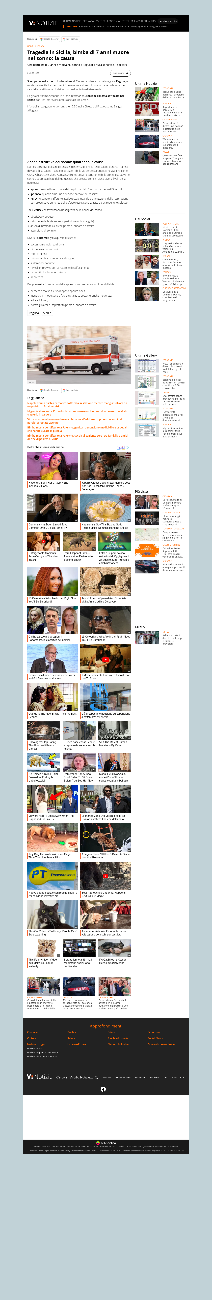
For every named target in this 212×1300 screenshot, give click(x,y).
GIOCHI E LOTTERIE (171, 545)
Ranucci (111, 26)
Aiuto (94, 1151)
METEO (165, 632)
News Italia (178, 1077)
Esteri (111, 1032)
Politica (72, 1032)
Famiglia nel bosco (158, 26)
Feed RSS (107, 1077)
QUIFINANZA (148, 1147)
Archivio (154, 1077)
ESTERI (125, 21)
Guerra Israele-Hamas (161, 1044)
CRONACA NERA (34, 997)
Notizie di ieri (34, 1048)
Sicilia (47, 313)
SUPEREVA (173, 1147)
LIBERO (37, 1147)
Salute (71, 1038)
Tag (165, 1077)
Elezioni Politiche (118, 1044)
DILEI (128, 1147)
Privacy (53, 1151)
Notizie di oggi (36, 1044)
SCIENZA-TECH (139, 21)
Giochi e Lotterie (117, 1038)
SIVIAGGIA (136, 1147)
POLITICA (101, 21)
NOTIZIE (47, 23)
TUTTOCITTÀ (119, 1147)
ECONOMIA (113, 21)
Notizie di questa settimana (42, 1052)
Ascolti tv (122, 26)
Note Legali (44, 1151)
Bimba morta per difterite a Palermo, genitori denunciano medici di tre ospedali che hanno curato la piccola (77, 429)
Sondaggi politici (138, 26)
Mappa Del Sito (123, 1077)
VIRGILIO (46, 1147)
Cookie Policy (64, 1151)
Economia (154, 1032)
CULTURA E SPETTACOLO (174, 288)
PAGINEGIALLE (58, 1147)
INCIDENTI (167, 240)
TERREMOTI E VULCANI (173, 529)
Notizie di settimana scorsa (42, 1056)
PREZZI (165, 152)
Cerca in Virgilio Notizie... (74, 1077)
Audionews (166, 21)
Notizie (43, 1076)
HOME (30, 46)
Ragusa (34, 313)
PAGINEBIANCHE (103, 1147)
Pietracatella (86, 26)
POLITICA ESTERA (170, 224)
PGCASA (91, 1147)
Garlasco (100, 26)
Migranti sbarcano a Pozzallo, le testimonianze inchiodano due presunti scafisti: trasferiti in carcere (77, 412)
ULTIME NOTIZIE (72, 21)
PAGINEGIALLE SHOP (76, 1147)
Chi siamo (33, 1151)
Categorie (140, 1077)
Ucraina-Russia (76, 1044)
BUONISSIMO (161, 1147)
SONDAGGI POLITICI (171, 512)
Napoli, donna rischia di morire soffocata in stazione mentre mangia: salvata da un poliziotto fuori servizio (77, 404)
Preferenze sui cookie (81, 1151)
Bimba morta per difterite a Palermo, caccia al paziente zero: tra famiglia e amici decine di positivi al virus (77, 437)
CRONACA (88, 21)
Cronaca (32, 1032)
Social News (155, 1038)
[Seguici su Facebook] (103, 1090)
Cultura (31, 1038)
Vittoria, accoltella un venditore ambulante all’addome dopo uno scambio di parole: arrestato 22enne (74, 421)
